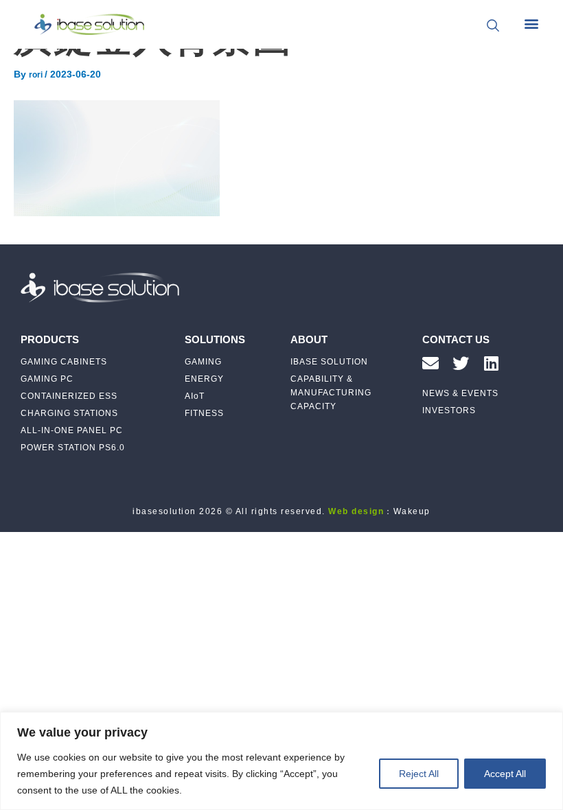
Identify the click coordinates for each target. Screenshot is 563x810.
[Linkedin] (491, 363)
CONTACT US (456, 339)
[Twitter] (460, 363)
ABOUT (309, 339)
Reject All (419, 773)
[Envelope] (430, 363)
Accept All (505, 773)
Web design (356, 511)
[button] (531, 23)
